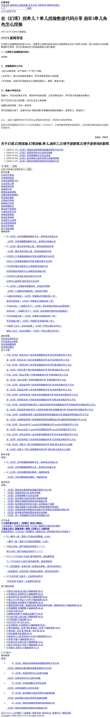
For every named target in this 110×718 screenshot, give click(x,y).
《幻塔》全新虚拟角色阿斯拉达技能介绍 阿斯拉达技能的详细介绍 (37, 509)
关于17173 (6, 713)
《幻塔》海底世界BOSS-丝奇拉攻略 (35, 152)
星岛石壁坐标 (7, 226)
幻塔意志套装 (7, 175)
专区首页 (5, 5)
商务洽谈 (36, 713)
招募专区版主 (53, 5)
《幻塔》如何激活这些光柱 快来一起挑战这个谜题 (30, 504)
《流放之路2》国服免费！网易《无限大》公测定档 (25, 529)
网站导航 (67, 713)
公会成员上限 (7, 183)
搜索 (29, 8)
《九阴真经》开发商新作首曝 (15, 526)
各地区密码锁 (7, 217)
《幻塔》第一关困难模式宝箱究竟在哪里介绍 (27, 515)
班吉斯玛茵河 (7, 347)
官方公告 (32, 5)
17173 (3, 11)
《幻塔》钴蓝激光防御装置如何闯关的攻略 (26, 512)
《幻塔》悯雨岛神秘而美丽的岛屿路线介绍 (38, 161)
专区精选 (42, 5)
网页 (6, 166)
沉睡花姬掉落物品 (9, 195)
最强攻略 (23, 5)
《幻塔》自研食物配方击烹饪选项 (34, 155)
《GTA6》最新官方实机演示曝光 (44, 526)
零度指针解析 (7, 197)
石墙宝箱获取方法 (9, 181)
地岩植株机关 (7, 206)
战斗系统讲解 (7, 229)
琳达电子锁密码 (8, 209)
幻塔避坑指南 (7, 178)
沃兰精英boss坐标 (9, 341)
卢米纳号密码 (7, 200)
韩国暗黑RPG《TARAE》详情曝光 (17, 531)
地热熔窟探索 (7, 214)
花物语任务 (6, 189)
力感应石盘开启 (8, 212)
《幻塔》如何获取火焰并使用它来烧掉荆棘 (38, 158)
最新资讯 (14, 5)
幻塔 (9, 11)
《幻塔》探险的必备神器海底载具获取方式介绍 (40, 150)
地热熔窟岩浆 (7, 186)
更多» (3, 457)
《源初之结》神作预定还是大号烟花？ (52, 531)
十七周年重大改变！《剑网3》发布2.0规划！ (22, 523)
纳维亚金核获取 (8, 192)
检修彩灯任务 (7, 203)
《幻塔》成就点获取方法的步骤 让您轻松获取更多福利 (32, 507)
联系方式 (46, 713)
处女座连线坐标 (8, 223)
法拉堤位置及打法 (9, 339)
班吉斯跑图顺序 (8, 344)
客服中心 (56, 713)
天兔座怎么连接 (8, 220)
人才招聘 (16, 713)
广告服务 (26, 713)
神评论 (23, 32)
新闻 (15, 166)
